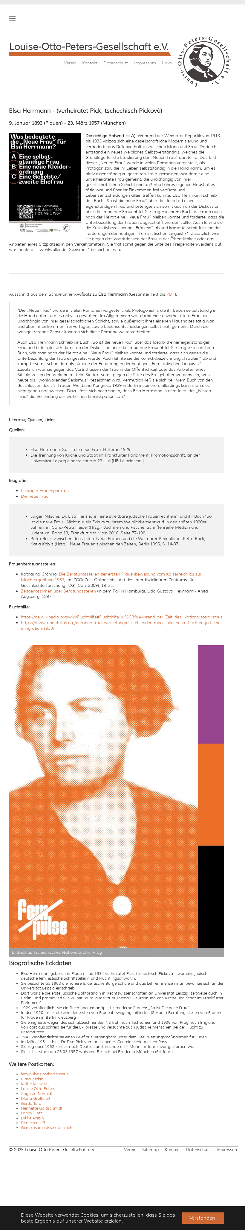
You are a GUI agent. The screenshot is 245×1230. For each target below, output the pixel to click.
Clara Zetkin (32, 1079)
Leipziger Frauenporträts (45, 490)
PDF (170, 294)
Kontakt (89, 63)
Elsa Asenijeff (33, 1123)
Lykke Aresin (32, 1118)
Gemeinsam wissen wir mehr (47, 1127)
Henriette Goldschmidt (41, 1108)
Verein (70, 63)
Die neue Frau (34, 496)
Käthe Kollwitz (34, 1084)
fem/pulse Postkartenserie (44, 1074)
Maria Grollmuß (35, 1098)
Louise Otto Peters (38, 1088)
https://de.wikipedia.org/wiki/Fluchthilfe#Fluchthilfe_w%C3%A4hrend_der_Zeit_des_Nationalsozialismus (122, 617)
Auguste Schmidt (37, 1093)
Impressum (145, 63)
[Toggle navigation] (12, 18)
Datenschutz (115, 63)
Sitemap (150, 1149)
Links (167, 63)
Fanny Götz (31, 1113)
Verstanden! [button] (203, 1218)
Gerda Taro (31, 1103)
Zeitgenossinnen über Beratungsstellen (58, 591)
